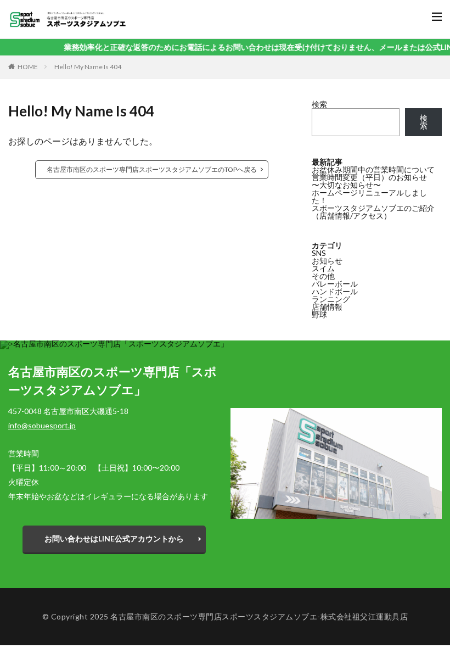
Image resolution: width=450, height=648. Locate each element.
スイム (323, 268)
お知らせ (327, 260)
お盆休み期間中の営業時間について (373, 169)
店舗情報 (327, 306)
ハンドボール (335, 291)
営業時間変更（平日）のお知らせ (369, 177)
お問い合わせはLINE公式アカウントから (114, 538)
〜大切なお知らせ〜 (346, 184)
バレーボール (335, 283)
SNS (319, 253)
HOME (28, 67)
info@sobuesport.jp (42, 425)
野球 (319, 314)
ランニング (331, 299)
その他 (323, 276)
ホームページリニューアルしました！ (369, 196)
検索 (319, 104)
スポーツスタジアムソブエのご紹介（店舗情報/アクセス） (373, 211)
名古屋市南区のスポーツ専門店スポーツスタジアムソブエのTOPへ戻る (152, 169)
